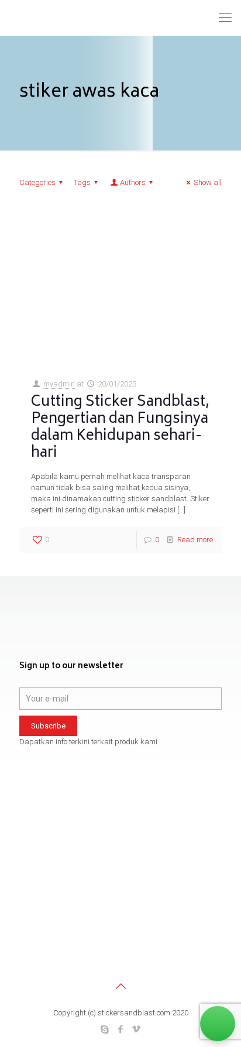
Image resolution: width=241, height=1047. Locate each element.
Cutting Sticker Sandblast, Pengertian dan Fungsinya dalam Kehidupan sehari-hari (120, 428)
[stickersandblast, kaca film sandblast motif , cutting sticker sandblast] (96, 17)
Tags (82, 182)
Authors (133, 182)
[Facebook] (121, 1029)
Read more (195, 539)
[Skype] (105, 1029)
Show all (208, 182)
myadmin (59, 383)
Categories (37, 182)
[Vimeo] (136, 1029)
